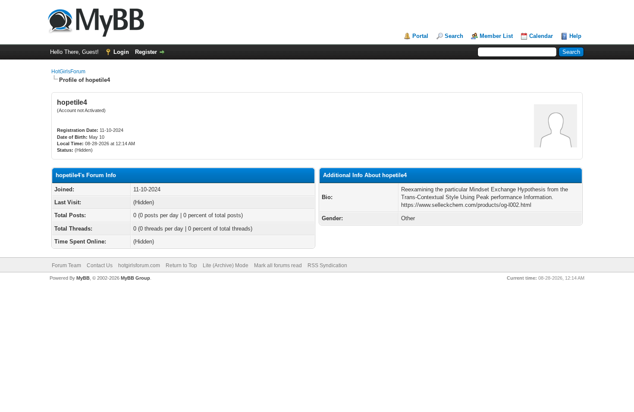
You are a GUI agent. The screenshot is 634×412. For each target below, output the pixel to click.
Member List (496, 36)
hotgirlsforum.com (139, 265)
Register (146, 52)
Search (454, 36)
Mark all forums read (278, 265)
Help (575, 36)
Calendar (541, 36)
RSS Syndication (327, 265)
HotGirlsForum (68, 72)
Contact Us (100, 265)
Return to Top (181, 265)
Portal (420, 36)
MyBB (83, 278)
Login (121, 52)
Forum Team (66, 265)
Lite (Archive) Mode (225, 265)
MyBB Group (135, 278)
